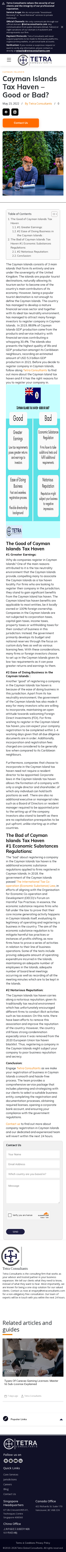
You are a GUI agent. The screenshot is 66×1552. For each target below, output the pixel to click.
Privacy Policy (43, 1543)
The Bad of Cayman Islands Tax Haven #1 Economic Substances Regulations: (30, 243)
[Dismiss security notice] (62, 27)
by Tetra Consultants (38, 103)
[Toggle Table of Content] (53, 214)
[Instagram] (11, 1461)
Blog (6, 1489)
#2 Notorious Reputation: (32, 251)
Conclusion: (24, 255)
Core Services (10, 1474)
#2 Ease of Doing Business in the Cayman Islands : (35, 233)
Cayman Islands (13, 72)
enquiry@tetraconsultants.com (33, 50)
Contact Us (21, 122)
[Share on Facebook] (6, 112)
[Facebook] (6, 1461)
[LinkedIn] (20, 1461)
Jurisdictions (10, 1479)
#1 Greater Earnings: (29, 227)
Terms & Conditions (25, 1543)
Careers (7, 1484)
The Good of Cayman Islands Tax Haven (31, 221)
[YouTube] (16, 1461)
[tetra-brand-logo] (28, 59)
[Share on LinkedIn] (14, 112)
